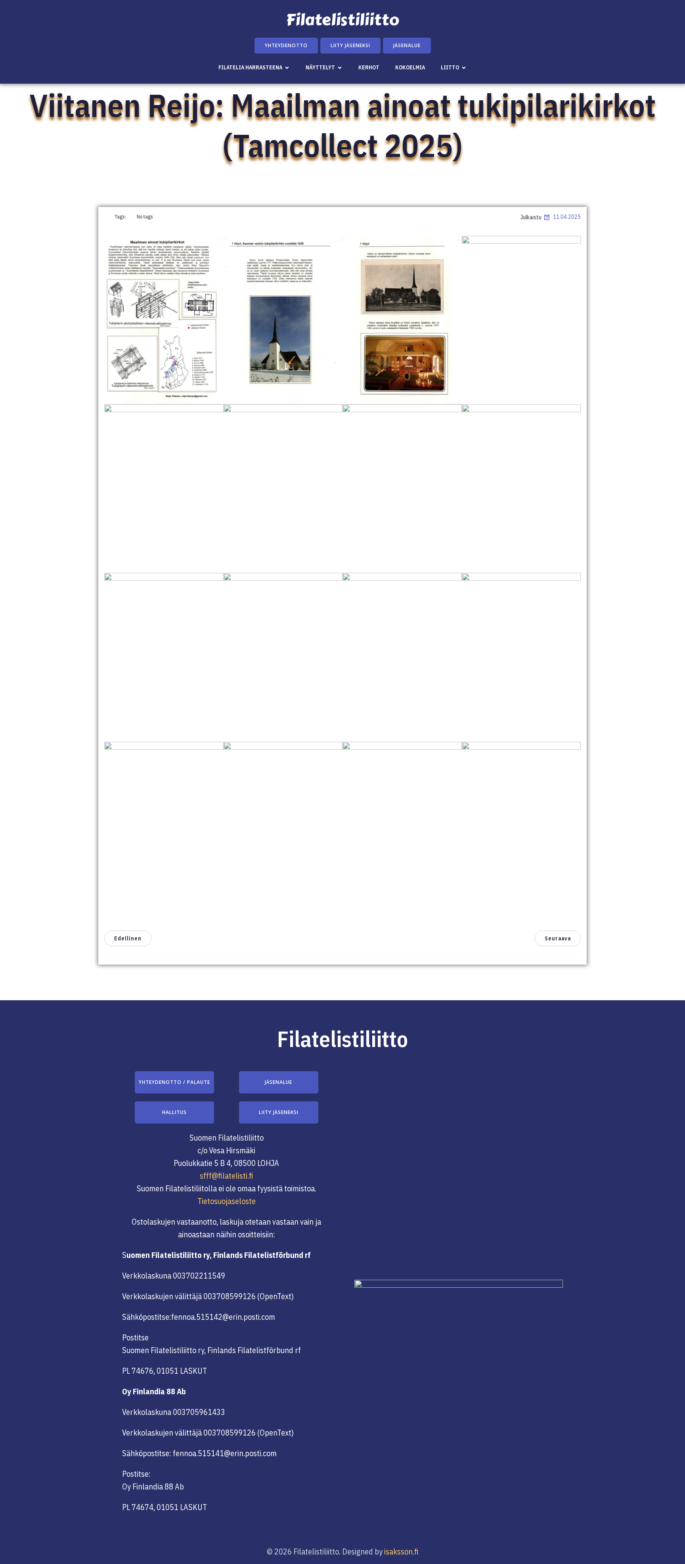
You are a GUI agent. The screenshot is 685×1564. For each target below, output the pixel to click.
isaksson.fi (401, 1551)
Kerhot (368, 67)
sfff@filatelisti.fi (226, 1175)
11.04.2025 (567, 216)
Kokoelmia (410, 67)
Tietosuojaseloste (226, 1201)
